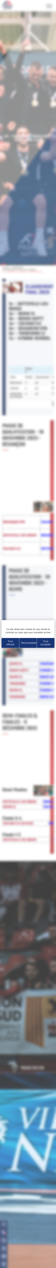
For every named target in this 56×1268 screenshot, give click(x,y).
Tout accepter (45, 643)
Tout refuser (10, 643)
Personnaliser (29, 642)
